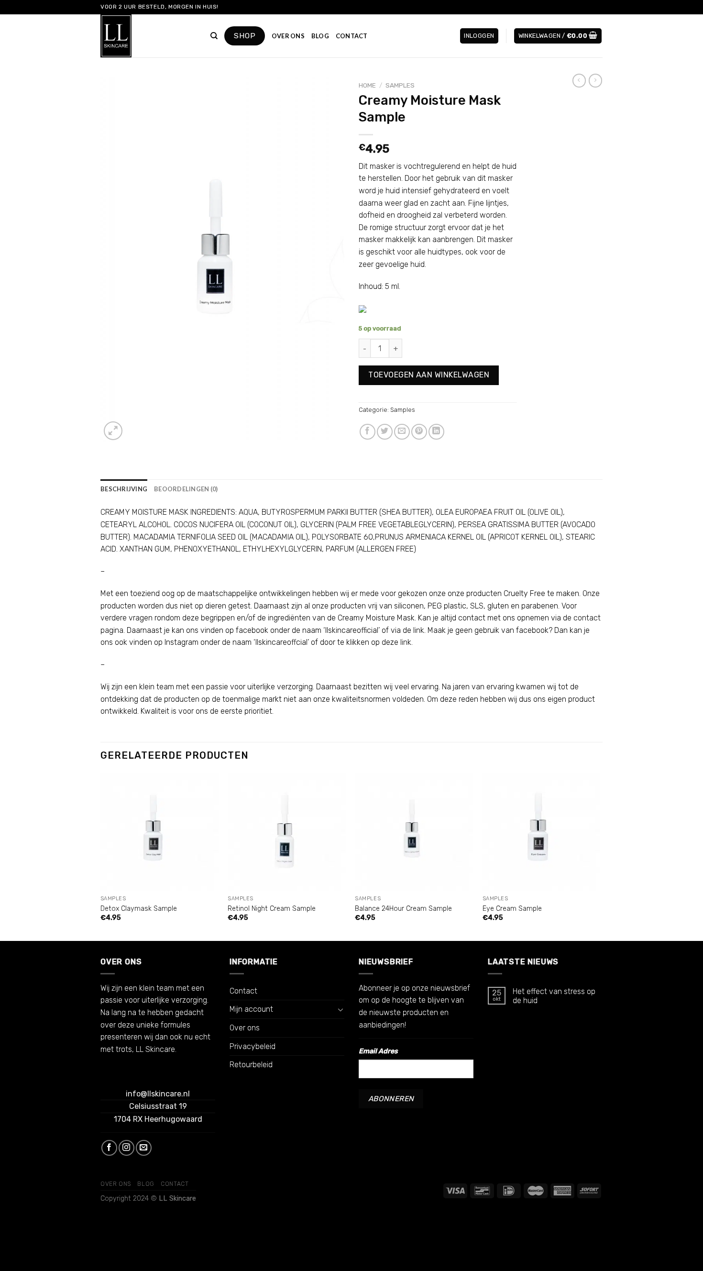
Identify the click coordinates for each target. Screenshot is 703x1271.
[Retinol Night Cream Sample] (287, 832)
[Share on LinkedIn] (436, 432)
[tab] (123, 488)
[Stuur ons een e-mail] (144, 1148)
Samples (400, 85)
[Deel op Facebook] (367, 432)
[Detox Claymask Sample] (159, 832)
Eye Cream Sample (512, 909)
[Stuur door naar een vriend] (402, 432)
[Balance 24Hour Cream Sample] (414, 832)
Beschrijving (123, 489)
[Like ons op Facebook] (109, 1148)
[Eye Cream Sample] (542, 832)
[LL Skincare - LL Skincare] (148, 35)
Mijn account (251, 1009)
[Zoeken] (214, 36)
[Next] (600, 856)
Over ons (288, 36)
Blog (320, 36)
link (418, 630)
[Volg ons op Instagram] (126, 1148)
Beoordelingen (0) (186, 489)
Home (367, 85)
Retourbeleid (251, 1064)
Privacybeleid (252, 1046)
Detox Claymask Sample (138, 909)
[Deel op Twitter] (385, 432)
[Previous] (101, 856)
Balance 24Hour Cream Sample (403, 909)
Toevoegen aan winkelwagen (428, 374)
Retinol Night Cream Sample (272, 909)
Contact (352, 36)
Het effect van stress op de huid (554, 996)
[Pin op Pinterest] (419, 432)
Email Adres (378, 1051)
